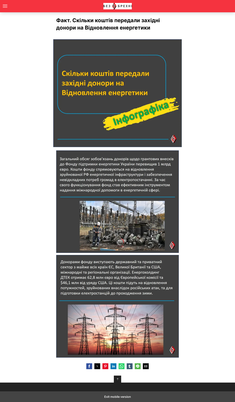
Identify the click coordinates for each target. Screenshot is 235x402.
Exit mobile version (117, 397)
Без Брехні (117, 6)
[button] (89, 366)
